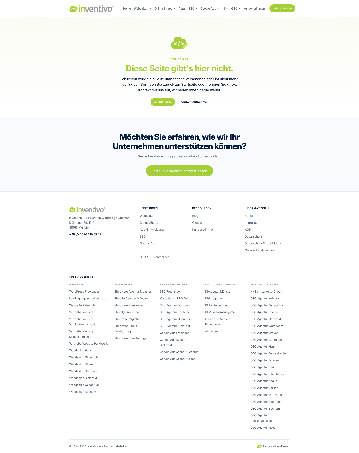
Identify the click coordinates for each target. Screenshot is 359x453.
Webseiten (141, 8)
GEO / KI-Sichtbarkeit (154, 257)
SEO (191, 8)
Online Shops (163, 8)
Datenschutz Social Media (263, 243)
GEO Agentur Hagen (264, 427)
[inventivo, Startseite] (91, 8)
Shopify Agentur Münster (131, 298)
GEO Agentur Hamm (264, 346)
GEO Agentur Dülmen (265, 360)
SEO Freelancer (170, 291)
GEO (234, 8)
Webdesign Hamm (81, 350)
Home (127, 8)
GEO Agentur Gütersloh (266, 340)
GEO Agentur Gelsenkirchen (269, 353)
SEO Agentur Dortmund (175, 305)
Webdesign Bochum (82, 392)
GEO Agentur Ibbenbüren (267, 374)
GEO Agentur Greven (264, 333)
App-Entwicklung (152, 229)
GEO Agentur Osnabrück (267, 305)
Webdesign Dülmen (82, 364)
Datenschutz (253, 236)
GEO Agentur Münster (265, 298)
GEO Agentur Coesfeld (266, 319)
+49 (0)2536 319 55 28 (85, 234)
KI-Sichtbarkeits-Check (266, 291)
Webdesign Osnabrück (84, 385)
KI (223, 8)
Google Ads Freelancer (175, 333)
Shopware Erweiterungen (131, 338)
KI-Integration (214, 298)
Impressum (252, 222)
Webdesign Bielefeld (83, 378)
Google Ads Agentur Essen (177, 359)
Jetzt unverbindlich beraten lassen (179, 171)
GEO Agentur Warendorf (267, 326)
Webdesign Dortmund (83, 371)
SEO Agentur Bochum (174, 312)
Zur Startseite (163, 101)
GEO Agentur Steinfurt (265, 367)
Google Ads (208, 8)
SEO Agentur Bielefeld (175, 326)
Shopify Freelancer (127, 312)
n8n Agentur (213, 331)
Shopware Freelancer (128, 305)
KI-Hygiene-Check (217, 305)
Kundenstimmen (254, 8)
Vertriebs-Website (81, 312)
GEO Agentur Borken (264, 388)
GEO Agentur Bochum (265, 408)
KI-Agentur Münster (218, 291)
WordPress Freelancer (84, 291)
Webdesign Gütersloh (83, 357)
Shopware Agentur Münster (132, 291)
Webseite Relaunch (82, 305)
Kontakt (250, 216)
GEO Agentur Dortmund (266, 395)
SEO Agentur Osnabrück (176, 319)
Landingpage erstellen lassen (88, 298)
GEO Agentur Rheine (264, 312)
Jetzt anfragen (282, 8)
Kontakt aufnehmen (194, 102)
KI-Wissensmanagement (221, 312)
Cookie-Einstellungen (260, 250)
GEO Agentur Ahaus (264, 381)
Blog (195, 216)
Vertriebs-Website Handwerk (88, 343)
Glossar (197, 222)
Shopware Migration (127, 319)
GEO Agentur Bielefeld (266, 401)
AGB (248, 229)
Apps (182, 8)
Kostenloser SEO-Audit (175, 298)
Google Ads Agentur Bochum (179, 352)
